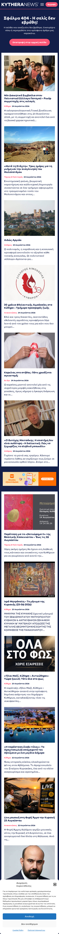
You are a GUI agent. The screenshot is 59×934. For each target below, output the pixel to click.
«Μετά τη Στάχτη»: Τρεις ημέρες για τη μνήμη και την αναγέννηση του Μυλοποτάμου (28, 169)
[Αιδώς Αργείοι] (29, 218)
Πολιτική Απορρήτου (36, 930)
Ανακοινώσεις (10, 313)
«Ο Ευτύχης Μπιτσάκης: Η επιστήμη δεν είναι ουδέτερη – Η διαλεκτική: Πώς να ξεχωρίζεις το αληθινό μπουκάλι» (28, 443)
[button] (55, 884)
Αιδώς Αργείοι (12, 240)
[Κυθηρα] (20, 4)
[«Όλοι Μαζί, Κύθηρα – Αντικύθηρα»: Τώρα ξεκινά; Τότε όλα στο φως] (29, 654)
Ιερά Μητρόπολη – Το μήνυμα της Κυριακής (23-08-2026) (24, 603)
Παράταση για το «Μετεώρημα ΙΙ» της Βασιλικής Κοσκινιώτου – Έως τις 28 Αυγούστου (27, 537)
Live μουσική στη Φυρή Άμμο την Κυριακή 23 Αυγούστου (29, 819)
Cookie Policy (18, 930)
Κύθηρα (7, 106)
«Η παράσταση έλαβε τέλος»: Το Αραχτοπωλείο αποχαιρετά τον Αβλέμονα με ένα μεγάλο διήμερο (24, 749)
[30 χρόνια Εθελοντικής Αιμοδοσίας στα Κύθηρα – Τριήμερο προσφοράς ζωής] (29, 283)
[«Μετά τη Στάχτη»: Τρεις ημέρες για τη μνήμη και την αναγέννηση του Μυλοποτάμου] (29, 144)
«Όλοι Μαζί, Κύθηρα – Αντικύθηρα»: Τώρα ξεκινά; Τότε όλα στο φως (26, 677)
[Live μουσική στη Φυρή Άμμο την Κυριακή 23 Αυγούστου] (29, 795)
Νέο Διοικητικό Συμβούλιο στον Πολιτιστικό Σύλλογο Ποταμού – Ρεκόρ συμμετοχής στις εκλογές (27, 98)
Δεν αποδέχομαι (29, 924)
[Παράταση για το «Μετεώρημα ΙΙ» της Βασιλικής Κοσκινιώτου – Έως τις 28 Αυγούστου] (29, 512)
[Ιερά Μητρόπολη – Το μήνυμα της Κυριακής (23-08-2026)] (29, 579)
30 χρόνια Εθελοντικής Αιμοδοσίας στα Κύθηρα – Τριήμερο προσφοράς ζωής (28, 306)
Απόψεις (8, 245)
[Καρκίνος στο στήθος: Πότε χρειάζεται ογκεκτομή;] (29, 350)
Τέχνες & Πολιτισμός (13, 177)
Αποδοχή (29, 916)
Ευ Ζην (7, 380)
